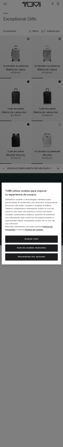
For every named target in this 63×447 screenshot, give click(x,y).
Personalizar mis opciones (31, 257)
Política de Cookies (34, 230)
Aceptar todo (31, 239)
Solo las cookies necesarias (31, 248)
